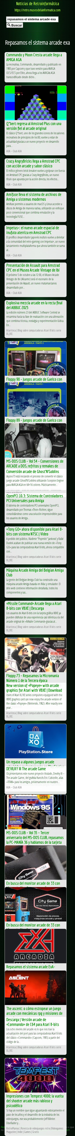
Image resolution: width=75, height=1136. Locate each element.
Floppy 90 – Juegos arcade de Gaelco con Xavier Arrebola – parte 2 (34, 381)
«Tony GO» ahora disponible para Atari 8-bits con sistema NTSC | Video (34, 531)
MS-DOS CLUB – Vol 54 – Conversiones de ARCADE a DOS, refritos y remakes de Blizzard (34, 466)
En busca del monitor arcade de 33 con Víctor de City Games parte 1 (33, 927)
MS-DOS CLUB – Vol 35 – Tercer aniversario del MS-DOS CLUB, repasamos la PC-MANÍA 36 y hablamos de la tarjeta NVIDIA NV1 (35, 839)
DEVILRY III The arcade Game (26, 768)
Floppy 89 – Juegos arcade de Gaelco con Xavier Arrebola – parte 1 (34, 422)
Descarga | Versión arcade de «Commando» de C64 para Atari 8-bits (32, 1022)
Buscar (16, 25)
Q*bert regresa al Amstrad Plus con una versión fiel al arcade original (33, 126)
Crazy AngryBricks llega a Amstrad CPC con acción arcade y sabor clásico (33, 163)
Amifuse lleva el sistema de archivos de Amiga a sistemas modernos (33, 196)
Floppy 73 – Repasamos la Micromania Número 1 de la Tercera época (32, 678)
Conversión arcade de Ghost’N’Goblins (32, 471)
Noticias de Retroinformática (37, 3)
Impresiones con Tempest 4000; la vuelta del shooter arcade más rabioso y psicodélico (34, 1100)
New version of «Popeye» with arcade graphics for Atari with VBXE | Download (34, 687)
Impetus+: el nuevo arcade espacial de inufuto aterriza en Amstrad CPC (32, 230)
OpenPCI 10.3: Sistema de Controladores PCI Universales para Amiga (34, 498)
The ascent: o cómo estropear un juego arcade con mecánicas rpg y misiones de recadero (34, 1013)
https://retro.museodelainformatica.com (37, 10)
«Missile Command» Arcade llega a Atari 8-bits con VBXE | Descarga (34, 606)
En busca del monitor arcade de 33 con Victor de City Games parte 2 (33, 885)
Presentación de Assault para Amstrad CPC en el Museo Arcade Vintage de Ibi (33, 267)
